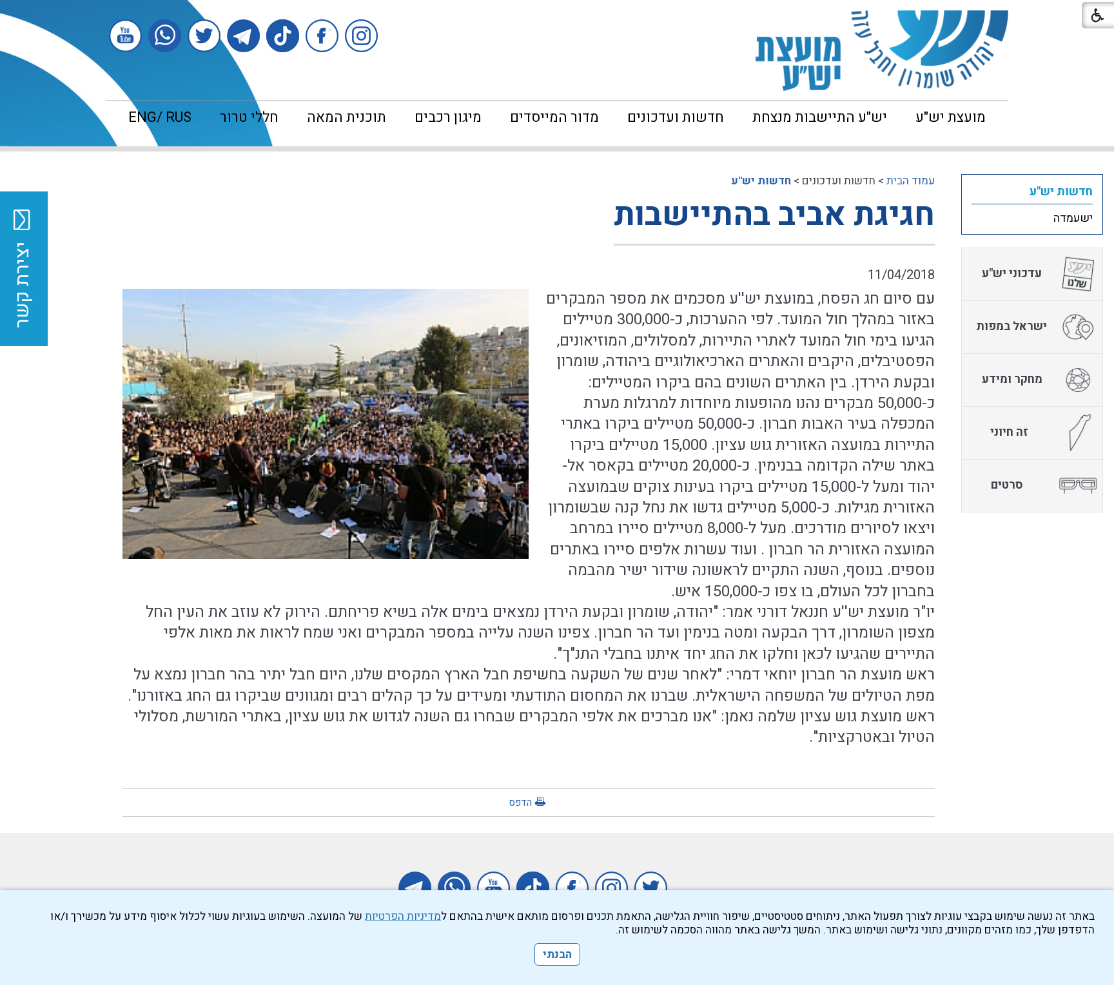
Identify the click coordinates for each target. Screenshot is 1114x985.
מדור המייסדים (554, 117)
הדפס (520, 802)
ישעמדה (1073, 218)
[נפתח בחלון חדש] (361, 35)
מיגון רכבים (448, 117)
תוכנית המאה (346, 117)
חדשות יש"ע (761, 181)
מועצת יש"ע (950, 117)
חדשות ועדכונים (675, 117)
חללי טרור (249, 117)
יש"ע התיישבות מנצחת (819, 117)
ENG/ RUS (159, 117)
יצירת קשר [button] (22, 285)
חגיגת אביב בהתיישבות (774, 215)
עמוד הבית (910, 181)
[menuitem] (950, 117)
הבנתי (557, 954)
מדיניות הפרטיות (403, 916)
